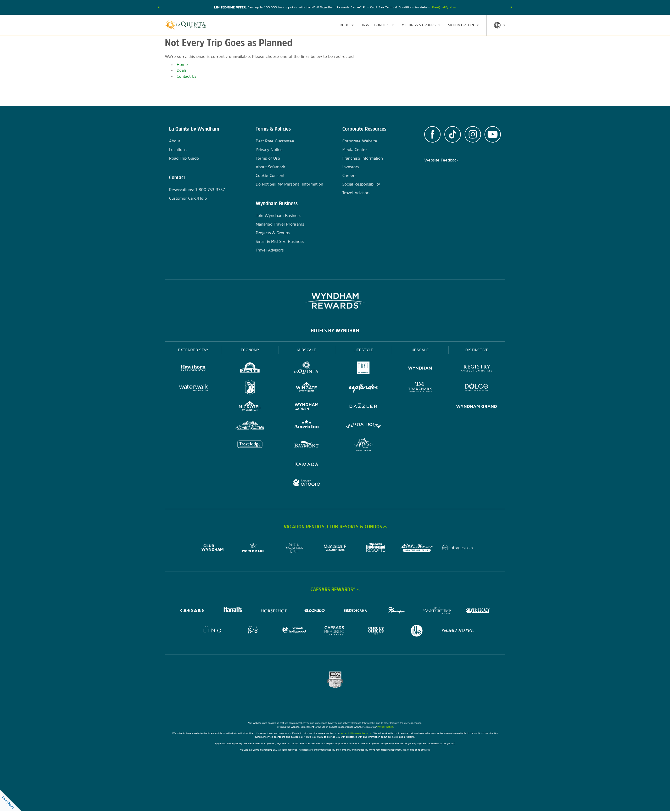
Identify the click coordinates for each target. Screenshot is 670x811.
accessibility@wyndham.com (356, 733)
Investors (350, 167)
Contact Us (186, 76)
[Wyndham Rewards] (334, 301)
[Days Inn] (250, 368)
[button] (158, 7)
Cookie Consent (270, 175)
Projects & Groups (273, 233)
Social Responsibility (361, 184)
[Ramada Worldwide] (306, 464)
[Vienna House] (363, 426)
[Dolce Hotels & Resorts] (476, 387)
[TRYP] (363, 368)
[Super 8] (250, 387)
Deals (182, 70)
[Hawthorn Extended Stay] (193, 368)
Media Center (354, 150)
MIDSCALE (306, 350)
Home (182, 64)
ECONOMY (250, 350)
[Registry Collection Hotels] (476, 368)
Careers (349, 175)
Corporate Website (359, 141)
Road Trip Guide (184, 158)
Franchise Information (362, 158)
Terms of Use (268, 158)
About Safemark (270, 167)
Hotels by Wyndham (335, 330)
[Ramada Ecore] (306, 483)
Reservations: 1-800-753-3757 (197, 190)
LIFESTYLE (363, 350)
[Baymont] (306, 445)
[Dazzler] (363, 407)
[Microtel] (250, 407)
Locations (178, 150)
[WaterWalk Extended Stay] (193, 387)
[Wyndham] (420, 368)
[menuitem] (347, 25)
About (174, 141)
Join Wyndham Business (278, 215)
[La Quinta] (306, 368)
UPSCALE (420, 350)
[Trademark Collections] (420, 387)
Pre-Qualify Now (444, 7)
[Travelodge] (250, 445)
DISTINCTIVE (477, 350)
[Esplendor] (363, 387)
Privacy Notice (269, 150)
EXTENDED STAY (193, 350)
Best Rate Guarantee (275, 141)
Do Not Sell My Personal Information (289, 184)
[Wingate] (306, 387)
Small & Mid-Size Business (280, 241)
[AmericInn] (306, 426)
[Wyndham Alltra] (363, 445)
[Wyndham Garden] (306, 407)
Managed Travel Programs (280, 224)
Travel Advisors (270, 250)
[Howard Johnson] (250, 426)
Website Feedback (441, 160)
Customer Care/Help (188, 198)
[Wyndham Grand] (476, 407)
